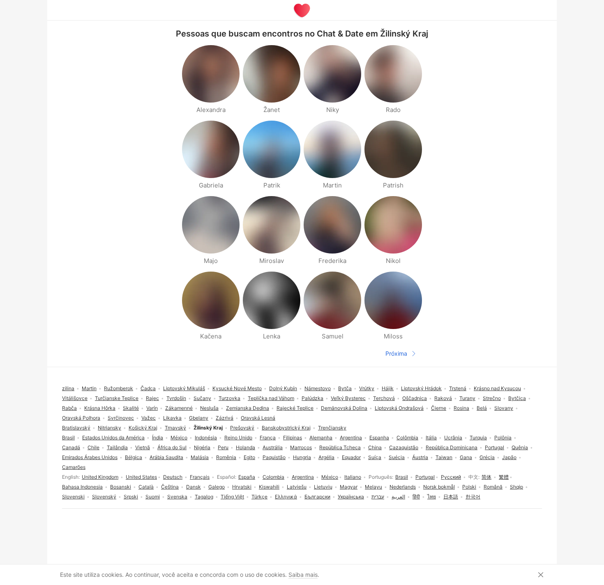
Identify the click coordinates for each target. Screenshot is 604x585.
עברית (377, 497)
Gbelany (198, 418)
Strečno (492, 398)
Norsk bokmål (439, 487)
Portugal (425, 477)
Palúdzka (312, 398)
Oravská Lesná (258, 418)
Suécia (397, 457)
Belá (482, 408)
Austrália (273, 447)
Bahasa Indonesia (82, 487)
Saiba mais (303, 574)
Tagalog (204, 497)
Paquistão (274, 457)
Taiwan (444, 457)
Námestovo (317, 388)
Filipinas (292, 437)
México (329, 477)
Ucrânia (453, 437)
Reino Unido (238, 437)
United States (141, 477)
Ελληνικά (286, 497)
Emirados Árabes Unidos (90, 457)
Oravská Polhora (81, 418)
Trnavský (175, 428)
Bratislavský (76, 428)
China (375, 447)
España (246, 477)
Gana (466, 457)
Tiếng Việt (232, 497)
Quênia (520, 447)
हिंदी (416, 497)
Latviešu (297, 487)
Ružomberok (118, 388)
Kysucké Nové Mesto (237, 388)
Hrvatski (241, 487)
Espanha (379, 437)
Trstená (457, 388)
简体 (486, 477)
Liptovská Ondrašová (399, 408)
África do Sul (172, 447)
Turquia (478, 437)
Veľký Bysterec (348, 398)
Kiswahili (269, 487)
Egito (249, 457)
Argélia (326, 457)
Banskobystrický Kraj (286, 428)
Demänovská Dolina (344, 408)
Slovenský (104, 497)
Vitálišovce (75, 398)
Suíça (374, 457)
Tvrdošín (176, 398)
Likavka (172, 418)
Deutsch (172, 477)
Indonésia (206, 437)
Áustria (420, 457)
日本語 (450, 497)
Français (200, 477)
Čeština (170, 487)
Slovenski (73, 497)
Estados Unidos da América (113, 437)
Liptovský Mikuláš (184, 388)
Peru (223, 447)
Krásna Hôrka (99, 408)
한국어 (473, 497)
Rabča (69, 408)
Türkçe (259, 497)
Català (146, 487)
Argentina (303, 477)
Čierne (438, 408)
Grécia (487, 457)
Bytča (345, 388)
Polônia (503, 437)
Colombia (273, 477)
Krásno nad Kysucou (497, 388)
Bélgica (133, 457)
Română (493, 487)
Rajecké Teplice (295, 408)
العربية (398, 497)
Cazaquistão (403, 447)
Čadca (148, 388)
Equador (351, 457)
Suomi (152, 497)
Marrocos (301, 447)
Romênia (226, 457)
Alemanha (320, 437)
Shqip (516, 487)
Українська (351, 497)
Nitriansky (109, 428)
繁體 (504, 477)
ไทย (431, 497)
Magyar (348, 487)
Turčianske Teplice (116, 398)
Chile (93, 447)
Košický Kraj (143, 428)
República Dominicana (451, 447)
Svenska (177, 497)
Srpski (131, 497)
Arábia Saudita (166, 457)
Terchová (384, 398)
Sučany (202, 398)
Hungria (302, 457)
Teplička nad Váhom (271, 398)
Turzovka (229, 398)
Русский (451, 477)
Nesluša (209, 408)
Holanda (245, 447)
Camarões (73, 467)
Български (317, 497)
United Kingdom (100, 477)
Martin (89, 388)
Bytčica (517, 398)
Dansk (193, 487)
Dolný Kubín (283, 388)
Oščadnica (414, 398)
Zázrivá (224, 418)
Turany (467, 398)
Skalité (131, 408)
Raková (443, 398)
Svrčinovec (121, 418)
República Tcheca (340, 447)
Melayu (373, 487)
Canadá (71, 447)
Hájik (388, 388)
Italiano (352, 477)
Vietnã (142, 447)
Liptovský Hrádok (421, 388)
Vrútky (366, 388)
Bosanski (120, 487)
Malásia (200, 457)
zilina (68, 388)
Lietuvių (323, 487)
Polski (469, 487)
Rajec (152, 398)
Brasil (401, 477)
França (268, 437)
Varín (152, 408)
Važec (148, 418)
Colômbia (407, 437)
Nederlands (403, 487)
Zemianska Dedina (247, 408)
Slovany (503, 408)
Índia (157, 437)
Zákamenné (179, 408)
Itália (431, 437)
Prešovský (242, 428)
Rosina (461, 408)
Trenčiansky (332, 428)
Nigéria (202, 447)
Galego (216, 487)
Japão (509, 457)
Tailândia (117, 447)
